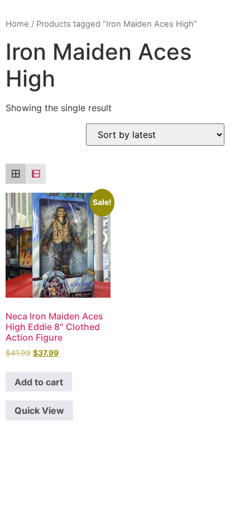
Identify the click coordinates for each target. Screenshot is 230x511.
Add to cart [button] (39, 382)
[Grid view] (16, 174)
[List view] (36, 174)
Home (17, 24)
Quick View (39, 410)
